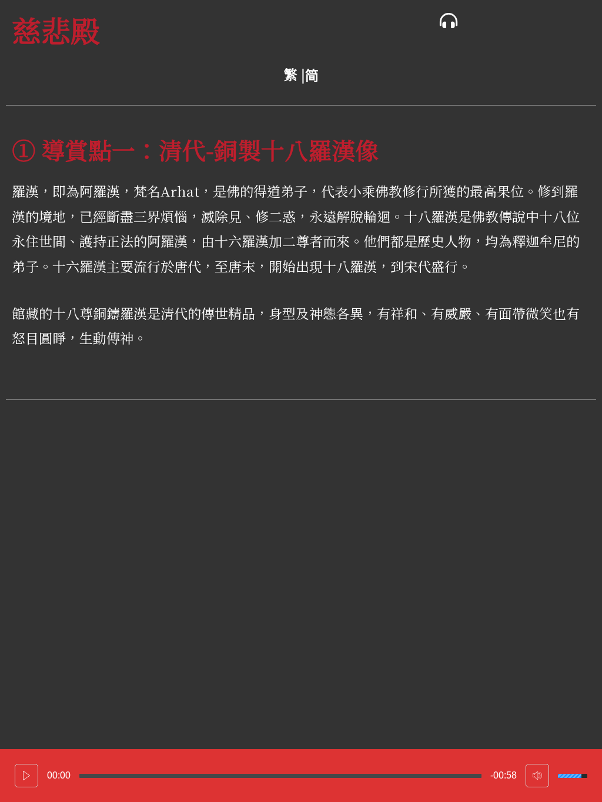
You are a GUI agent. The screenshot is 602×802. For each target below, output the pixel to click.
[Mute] (537, 775)
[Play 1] (26, 775)
